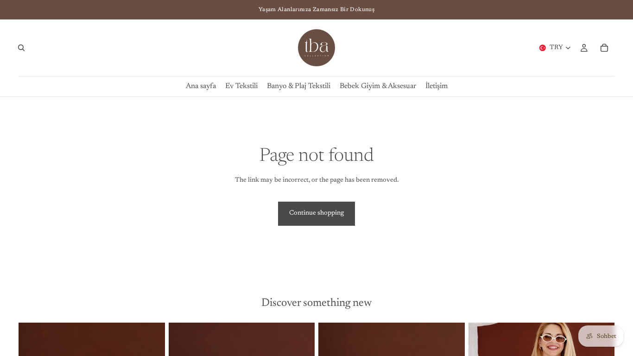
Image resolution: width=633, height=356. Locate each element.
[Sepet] (604, 48)
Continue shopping (316, 213)
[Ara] (21, 48)
